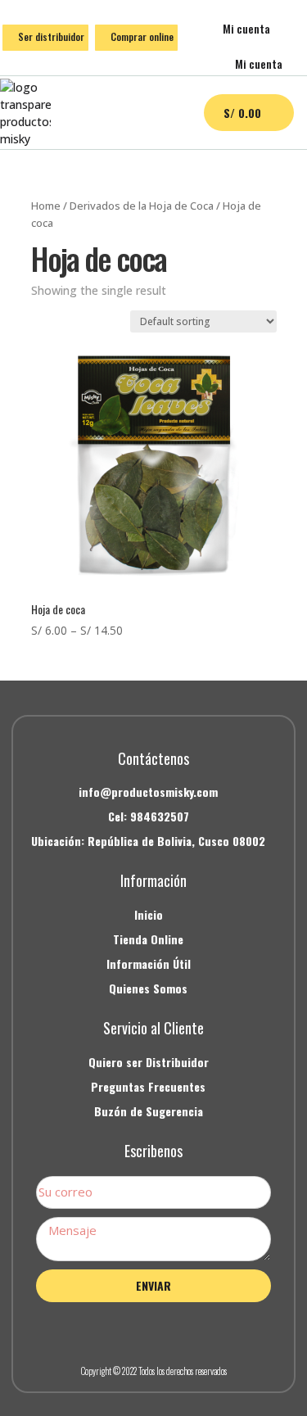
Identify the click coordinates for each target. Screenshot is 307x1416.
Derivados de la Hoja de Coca (142, 205)
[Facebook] (117, 1330)
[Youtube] (190, 1330)
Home (46, 205)
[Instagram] (154, 1330)
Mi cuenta (246, 28)
